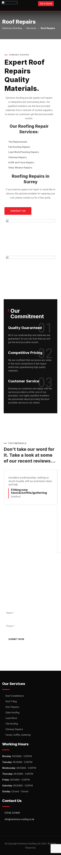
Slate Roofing (12, 712)
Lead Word (11, 718)
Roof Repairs (12, 707)
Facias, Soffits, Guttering (17, 734)
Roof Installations (14, 695)
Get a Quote (46, 3)
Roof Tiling (11, 701)
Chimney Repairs (14, 729)
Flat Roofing (11, 723)
